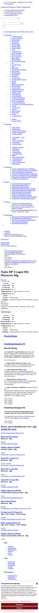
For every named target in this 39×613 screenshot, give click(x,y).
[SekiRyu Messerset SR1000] (9, 487)
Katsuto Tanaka (16, 48)
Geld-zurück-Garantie (15, 13)
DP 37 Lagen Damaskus (19, 61)
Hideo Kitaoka (16, 40)
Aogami (14, 81)
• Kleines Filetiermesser (18, 132)
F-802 (24, 379)
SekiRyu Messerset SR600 (10, 447)
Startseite (7, 231)
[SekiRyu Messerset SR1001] (9, 530)
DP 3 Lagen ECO (17, 56)
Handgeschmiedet (17, 36)
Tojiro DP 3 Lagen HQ (9, 469)
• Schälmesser (16, 149)
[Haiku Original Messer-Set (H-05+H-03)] (13, 519)
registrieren (25, 418)
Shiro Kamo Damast (8, 501)
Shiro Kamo (15, 41)
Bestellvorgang (12, 549)
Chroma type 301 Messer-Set (11, 512)
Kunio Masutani (16, 94)
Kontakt (10, 554)
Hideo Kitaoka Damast (9, 437)
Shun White (15, 68)
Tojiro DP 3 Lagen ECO (10, 458)
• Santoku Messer (17, 144)
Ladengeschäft (8, 15)
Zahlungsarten (12, 548)
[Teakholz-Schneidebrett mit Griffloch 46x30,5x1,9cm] (20, 261)
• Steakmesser (16, 142)
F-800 (24, 369)
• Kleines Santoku (17, 134)
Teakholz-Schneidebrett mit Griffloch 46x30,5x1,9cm (19, 262)
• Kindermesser (16, 164)
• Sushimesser (16, 150)
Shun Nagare (15, 71)
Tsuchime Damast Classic (19, 79)
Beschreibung (10, 336)
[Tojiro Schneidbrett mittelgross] (13, 251)
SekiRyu (14, 119)
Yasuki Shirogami (17, 53)
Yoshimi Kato (16, 43)
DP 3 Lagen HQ (16, 55)
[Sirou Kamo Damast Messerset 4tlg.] (12, 498)
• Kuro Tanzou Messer (18, 157)
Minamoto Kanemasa (18, 84)
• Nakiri (14, 139)
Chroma (14, 106)
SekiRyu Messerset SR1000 (11, 490)
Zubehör (6, 182)
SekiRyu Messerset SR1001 (11, 534)
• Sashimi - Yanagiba (17, 147)
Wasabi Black (16, 74)
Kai (13, 63)
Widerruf (10, 551)
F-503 (28, 363)
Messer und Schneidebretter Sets (13, 234)
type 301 (14, 109)
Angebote (7, 202)
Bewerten (3, 280)
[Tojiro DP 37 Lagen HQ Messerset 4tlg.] (13, 476)
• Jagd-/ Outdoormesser (18, 162)
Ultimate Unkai (16, 93)
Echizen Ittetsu (16, 45)
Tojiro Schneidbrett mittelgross (13, 252)
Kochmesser (7, 35)
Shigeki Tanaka (16, 46)
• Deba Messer (16, 127)
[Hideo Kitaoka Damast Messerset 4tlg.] (12, 433)
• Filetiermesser (16, 129)
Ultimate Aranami (17, 91)
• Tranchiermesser (17, 154)
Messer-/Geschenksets (18, 101)
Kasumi (14, 114)
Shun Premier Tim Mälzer (19, 69)
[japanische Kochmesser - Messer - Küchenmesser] (15, 7)
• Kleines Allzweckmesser (19, 131)
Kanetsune (15, 76)
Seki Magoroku (16, 73)
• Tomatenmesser (16, 152)
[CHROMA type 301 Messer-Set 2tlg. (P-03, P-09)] (16, 508)
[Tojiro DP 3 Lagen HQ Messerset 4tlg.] (12, 465)
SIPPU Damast (16, 60)
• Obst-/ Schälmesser (17, 140)
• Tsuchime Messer (17, 159)
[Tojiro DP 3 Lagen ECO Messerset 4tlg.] (13, 454)
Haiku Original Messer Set (10, 523)
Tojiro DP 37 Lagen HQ (10, 480)
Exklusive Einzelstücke (18, 98)
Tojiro (13, 50)
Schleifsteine (8, 167)
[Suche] (19, 18)
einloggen (16, 418)
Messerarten (7, 124)
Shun (13, 66)
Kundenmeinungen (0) (14, 344)
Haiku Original (16, 111)
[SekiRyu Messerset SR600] (9, 444)
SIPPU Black (15, 58)
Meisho (14, 83)
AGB (9, 553)
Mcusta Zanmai (16, 86)
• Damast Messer (16, 160)
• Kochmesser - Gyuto (18, 137)
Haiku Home (15, 112)
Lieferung (11, 546)
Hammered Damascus (18, 89)
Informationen (8, 215)
